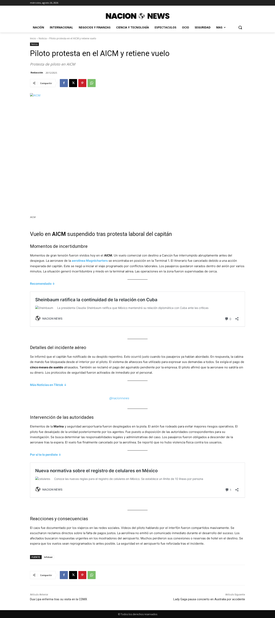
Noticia (43, 38)
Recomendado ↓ (42, 284)
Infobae (48, 557)
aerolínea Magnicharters (90, 261)
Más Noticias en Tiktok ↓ (48, 385)
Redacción (37, 72)
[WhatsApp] (92, 83)
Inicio (33, 38)
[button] (240, 27)
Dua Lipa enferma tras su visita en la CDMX (58, 599)
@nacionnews (119, 398)
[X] (73, 83)
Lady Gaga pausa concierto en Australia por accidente (209, 599)
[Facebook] (64, 83)
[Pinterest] (82, 83)
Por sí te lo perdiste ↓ (45, 454)
